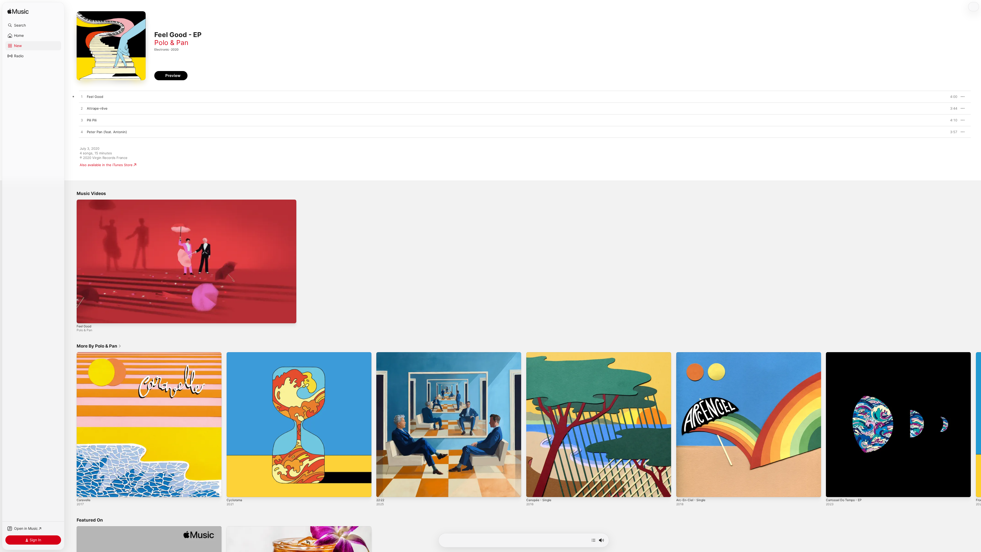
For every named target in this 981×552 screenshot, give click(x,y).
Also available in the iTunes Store (106, 165)
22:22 (381, 354)
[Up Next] (593, 540)
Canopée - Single (540, 354)
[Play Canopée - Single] (532, 490)
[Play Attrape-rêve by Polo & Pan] (82, 108)
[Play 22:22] (383, 490)
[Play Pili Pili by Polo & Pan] (82, 120)
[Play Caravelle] (83, 490)
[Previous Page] (71, 424)
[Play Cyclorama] (233, 490)
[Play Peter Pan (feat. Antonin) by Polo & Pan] (82, 132)
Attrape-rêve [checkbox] (97, 108)
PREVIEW (951, 96)
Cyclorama (235, 354)
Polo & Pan (171, 43)
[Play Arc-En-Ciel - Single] (682, 490)
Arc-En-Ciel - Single (692, 354)
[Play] (83, 317)
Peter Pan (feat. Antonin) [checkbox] (107, 132)
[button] (33, 25)
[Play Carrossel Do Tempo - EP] (832, 490)
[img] (18, 12)
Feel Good (84, 326)
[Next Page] (975, 424)
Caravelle (84, 354)
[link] (99, 346)
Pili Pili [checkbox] (92, 120)
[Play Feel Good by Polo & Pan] (82, 97)
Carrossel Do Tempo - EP (846, 354)
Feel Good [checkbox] (95, 97)
